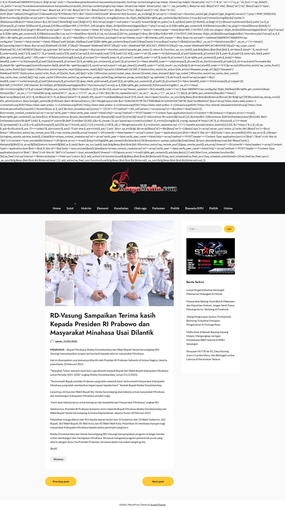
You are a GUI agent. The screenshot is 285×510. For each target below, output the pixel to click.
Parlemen (158, 208)
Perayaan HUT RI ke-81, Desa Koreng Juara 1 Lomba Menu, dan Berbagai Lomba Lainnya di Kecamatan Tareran (210, 355)
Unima (228, 208)
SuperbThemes (158, 504)
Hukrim (86, 208)
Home (57, 208)
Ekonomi (102, 208)
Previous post (61, 481)
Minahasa (58, 459)
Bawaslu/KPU (194, 208)
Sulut (70, 208)
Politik (175, 208)
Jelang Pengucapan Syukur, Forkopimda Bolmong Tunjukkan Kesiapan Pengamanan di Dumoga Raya (208, 320)
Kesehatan (121, 208)
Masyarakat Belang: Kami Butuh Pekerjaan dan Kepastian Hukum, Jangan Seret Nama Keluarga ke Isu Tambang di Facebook (210, 305)
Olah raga (140, 208)
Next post (158, 481)
